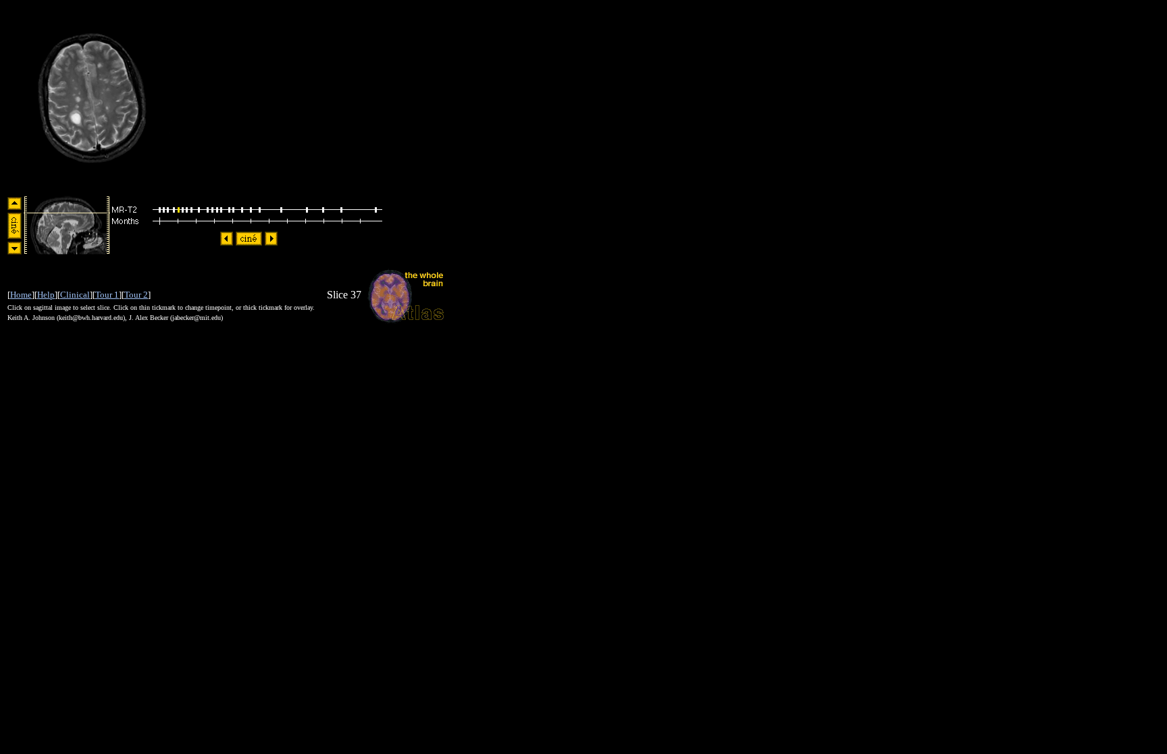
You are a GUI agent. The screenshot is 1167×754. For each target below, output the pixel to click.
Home (21, 295)
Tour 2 (136, 295)
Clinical (75, 295)
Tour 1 (107, 295)
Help (46, 295)
